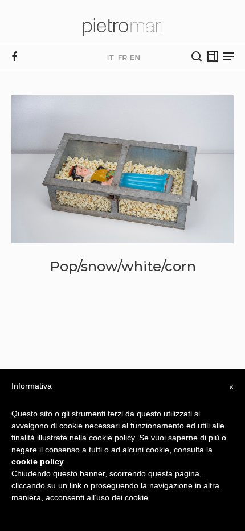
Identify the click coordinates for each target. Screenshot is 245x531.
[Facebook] (14, 57)
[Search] (196, 56)
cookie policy (37, 461)
